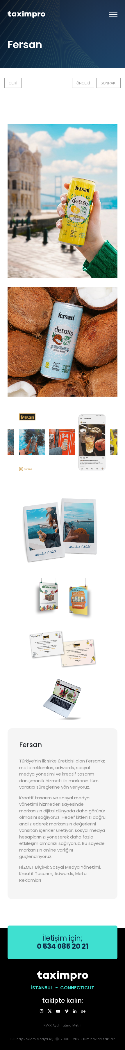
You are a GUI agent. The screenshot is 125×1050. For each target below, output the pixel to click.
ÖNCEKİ (83, 83)
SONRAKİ (108, 83)
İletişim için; (62, 942)
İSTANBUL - (45, 987)
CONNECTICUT (77, 987)
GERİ (13, 83)
